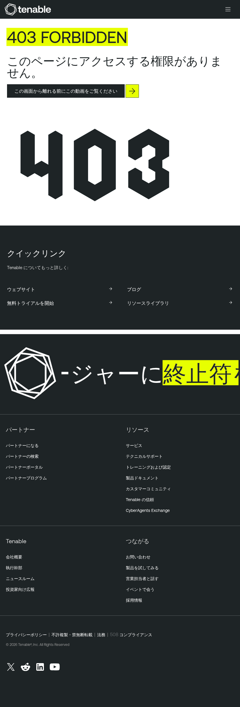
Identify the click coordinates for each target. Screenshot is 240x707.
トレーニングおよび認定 (148, 467)
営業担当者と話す (142, 578)
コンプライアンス (135, 634)
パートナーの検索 (22, 456)
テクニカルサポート (144, 456)
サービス (134, 445)
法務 (101, 634)
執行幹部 (14, 567)
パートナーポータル (24, 467)
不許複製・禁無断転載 (72, 634)
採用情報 (134, 600)
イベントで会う (140, 589)
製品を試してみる (142, 567)
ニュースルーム (20, 578)
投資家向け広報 (20, 589)
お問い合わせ (138, 557)
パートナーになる (22, 445)
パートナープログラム (26, 478)
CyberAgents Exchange (148, 510)
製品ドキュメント (142, 478)
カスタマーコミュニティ (148, 488)
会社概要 (14, 557)
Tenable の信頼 (140, 499)
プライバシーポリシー (26, 634)
